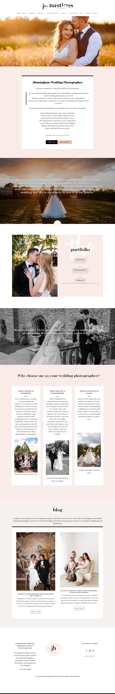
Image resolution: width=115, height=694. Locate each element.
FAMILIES (80, 280)
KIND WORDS (74, 13)
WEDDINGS (80, 260)
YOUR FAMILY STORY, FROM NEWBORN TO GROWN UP (80, 283)
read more (35, 611)
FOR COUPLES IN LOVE (80, 273)
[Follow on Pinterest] (93, 650)
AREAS (40, 13)
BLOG (81, 13)
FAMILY (63, 13)
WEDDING (32, 13)
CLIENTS (87, 13)
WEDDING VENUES (52, 13)
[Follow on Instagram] (89, 650)
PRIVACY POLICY (90, 656)
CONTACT (95, 13)
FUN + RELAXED (80, 262)
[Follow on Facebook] (86, 650)
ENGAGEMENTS (80, 270)
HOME (18, 13)
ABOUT (24, 13)
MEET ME (51, 142)
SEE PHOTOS (65, 142)
